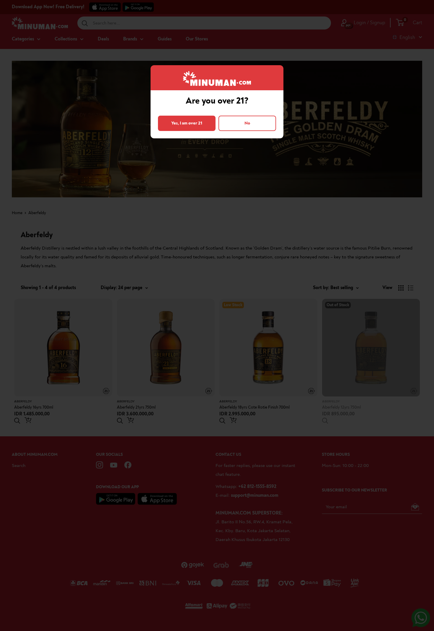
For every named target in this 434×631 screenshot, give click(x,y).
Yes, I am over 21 (186, 123)
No (247, 123)
